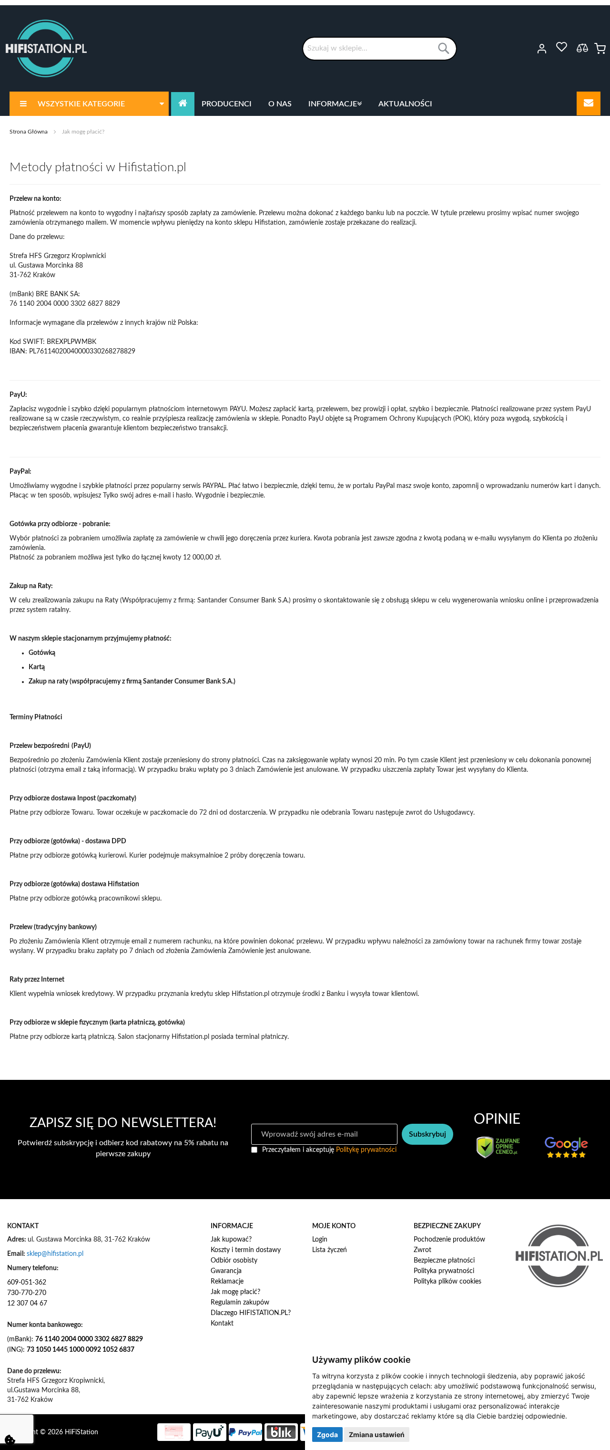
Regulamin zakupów (240, 1302)
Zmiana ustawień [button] (377, 1434)
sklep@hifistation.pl (55, 1254)
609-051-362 (26, 1282)
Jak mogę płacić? (235, 1292)
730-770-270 (26, 1293)
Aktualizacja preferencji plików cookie (10, 1440)
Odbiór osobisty (234, 1260)
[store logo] (46, 48)
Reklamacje (227, 1281)
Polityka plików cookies (447, 1281)
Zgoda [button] (327, 1434)
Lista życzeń (329, 1250)
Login (319, 1239)
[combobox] (379, 49)
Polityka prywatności (444, 1271)
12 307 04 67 (27, 1303)
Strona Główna (29, 132)
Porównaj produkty (582, 47)
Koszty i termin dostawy (246, 1250)
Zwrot (422, 1250)
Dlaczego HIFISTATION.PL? (251, 1313)
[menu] (305, 104)
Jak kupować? (231, 1239)
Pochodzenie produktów (449, 1239)
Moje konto (528, 48)
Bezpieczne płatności (444, 1260)
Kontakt (222, 1323)
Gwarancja (226, 1271)
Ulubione (561, 47)
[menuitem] (89, 104)
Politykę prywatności (366, 1150)
